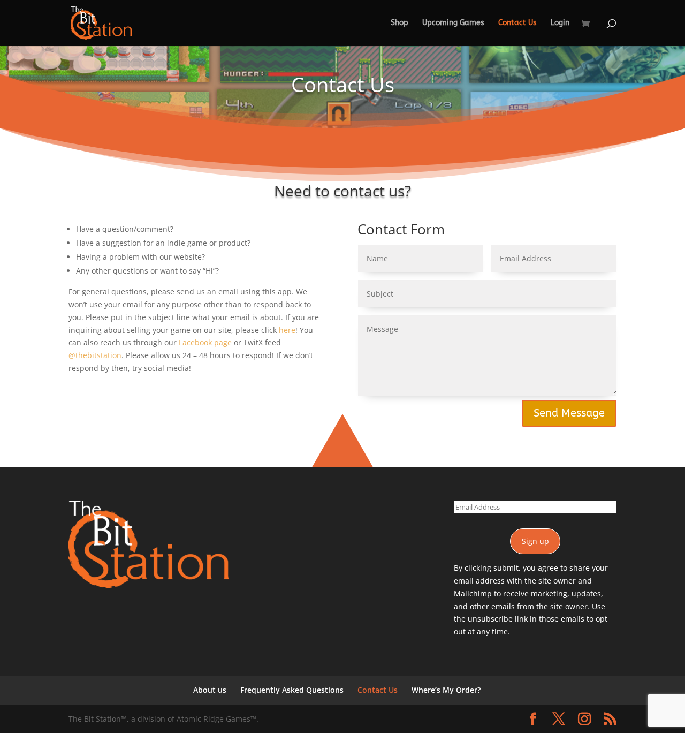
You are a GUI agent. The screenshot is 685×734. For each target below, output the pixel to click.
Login (560, 23)
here (287, 330)
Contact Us (517, 23)
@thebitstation (94, 355)
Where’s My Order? (446, 690)
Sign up (535, 541)
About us (209, 690)
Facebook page (205, 342)
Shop (399, 23)
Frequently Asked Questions (292, 690)
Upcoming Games (453, 23)
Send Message (569, 413)
